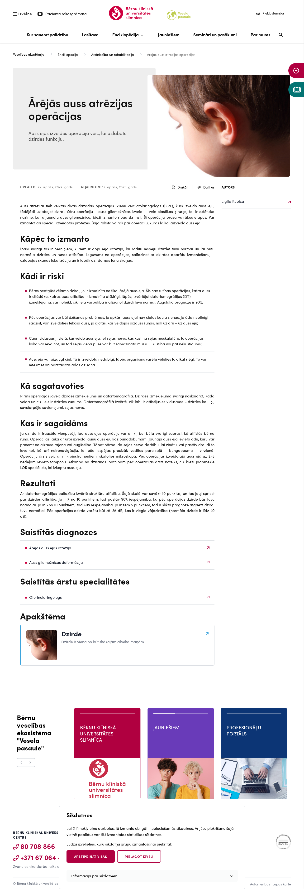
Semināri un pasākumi (215, 35)
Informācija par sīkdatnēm (94, 875)
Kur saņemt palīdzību (47, 35)
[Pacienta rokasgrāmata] (296, 89)
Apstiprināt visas (90, 856)
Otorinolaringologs (45, 597)
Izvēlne (25, 13)
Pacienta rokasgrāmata (65, 13)
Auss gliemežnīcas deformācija (56, 562)
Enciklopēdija (124, 37)
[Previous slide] (21, 762)
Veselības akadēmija (28, 54)
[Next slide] (30, 762)
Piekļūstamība (273, 13)
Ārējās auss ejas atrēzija (50, 547)
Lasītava (90, 35)
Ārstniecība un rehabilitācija (112, 54)
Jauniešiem (169, 35)
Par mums (260, 35)
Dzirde (71, 633)
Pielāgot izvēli (139, 856)
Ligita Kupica (233, 201)
